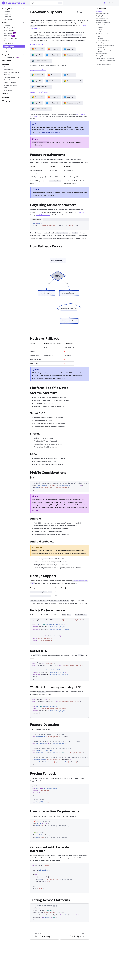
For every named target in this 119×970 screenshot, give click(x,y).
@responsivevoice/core (38, 70)
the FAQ (35, 510)
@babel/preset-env (43, 215)
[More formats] (87, 12)
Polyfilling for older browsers (51, 132)
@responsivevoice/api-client (39, 92)
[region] (59, 486)
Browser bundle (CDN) (37, 44)
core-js (81, 212)
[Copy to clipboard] (86, 223)
